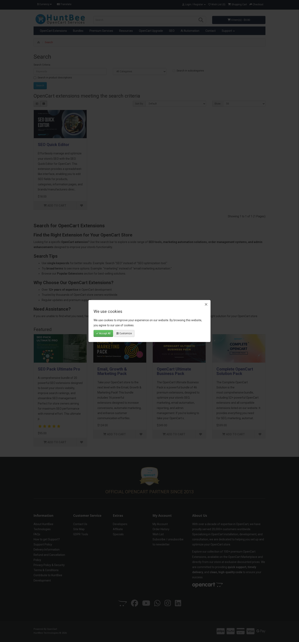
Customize (125, 333)
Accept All (104, 333)
